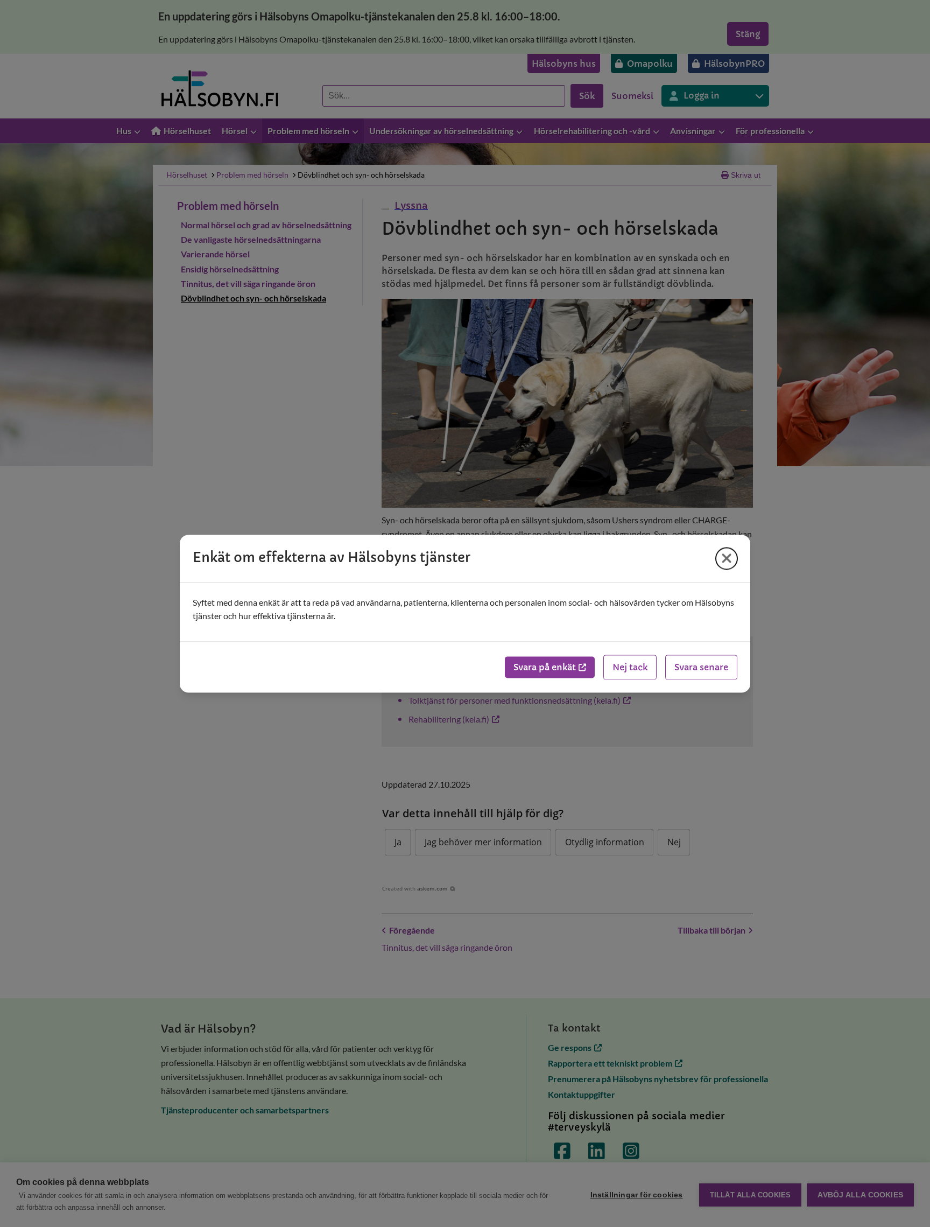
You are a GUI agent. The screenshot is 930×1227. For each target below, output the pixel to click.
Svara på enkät (544, 667)
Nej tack (629, 667)
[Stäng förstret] (726, 558)
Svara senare (701, 667)
